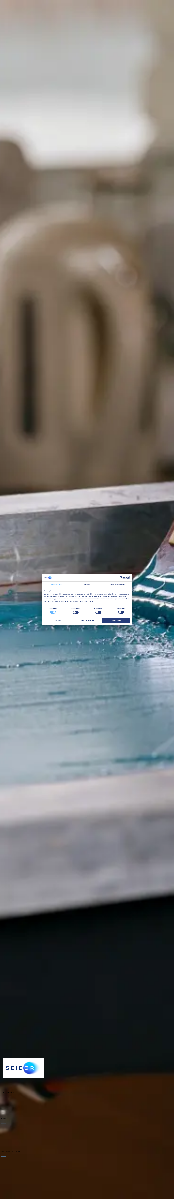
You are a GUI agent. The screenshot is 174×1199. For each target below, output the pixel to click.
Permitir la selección (87, 620)
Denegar (58, 620)
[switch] (76, 612)
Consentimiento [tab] (56, 584)
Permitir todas (116, 620)
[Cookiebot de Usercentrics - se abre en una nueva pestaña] (121, 577)
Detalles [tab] (87, 584)
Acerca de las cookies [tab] (117, 584)
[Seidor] (23, 1068)
